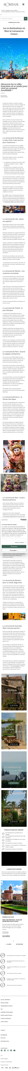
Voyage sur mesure (6, 1018)
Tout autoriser (14, 546)
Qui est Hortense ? (5, 999)
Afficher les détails (19, 542)
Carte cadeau (4, 1021)
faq (1, 1009)
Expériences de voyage (8, 917)
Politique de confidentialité (6, 1061)
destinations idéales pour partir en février (14, 201)
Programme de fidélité (6, 1006)
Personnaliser (13, 550)
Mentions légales (4, 1058)
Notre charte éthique (6, 1015)
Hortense (5, 128)
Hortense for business (7, 1012)
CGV (2, 1055)
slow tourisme (16, 665)
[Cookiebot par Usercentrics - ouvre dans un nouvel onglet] (20, 520)
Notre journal (5, 1002)
